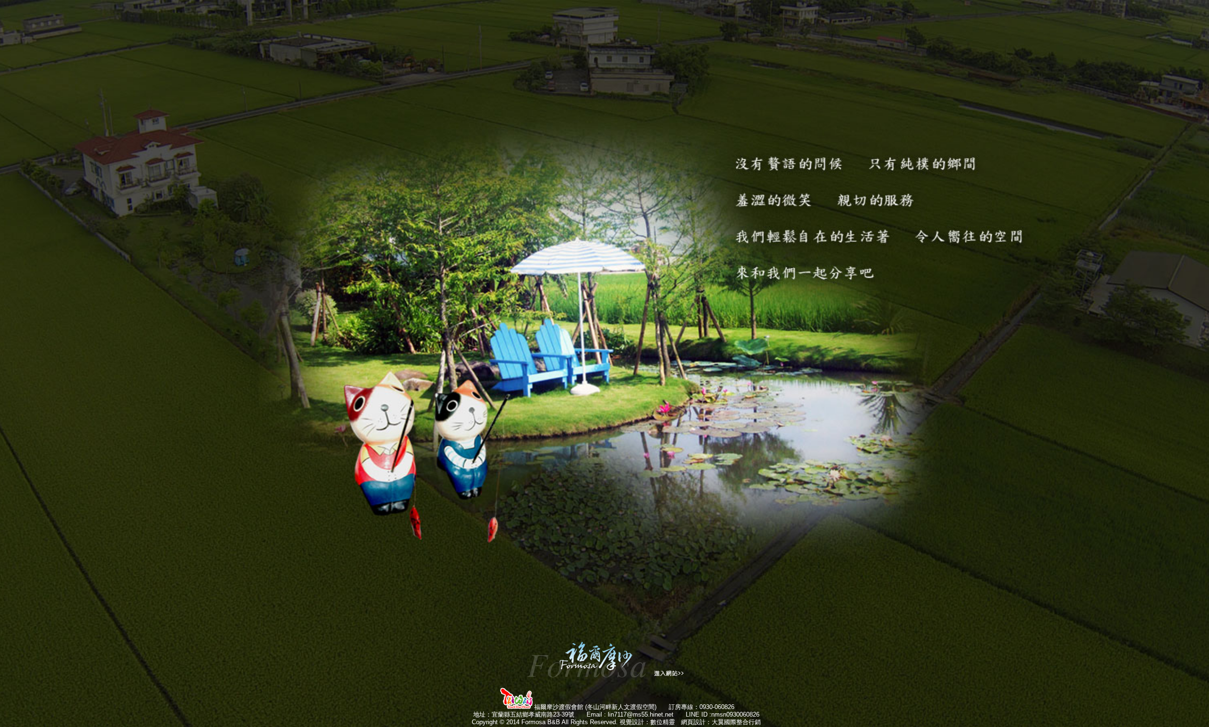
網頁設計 (693, 722)
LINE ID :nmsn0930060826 (722, 714)
